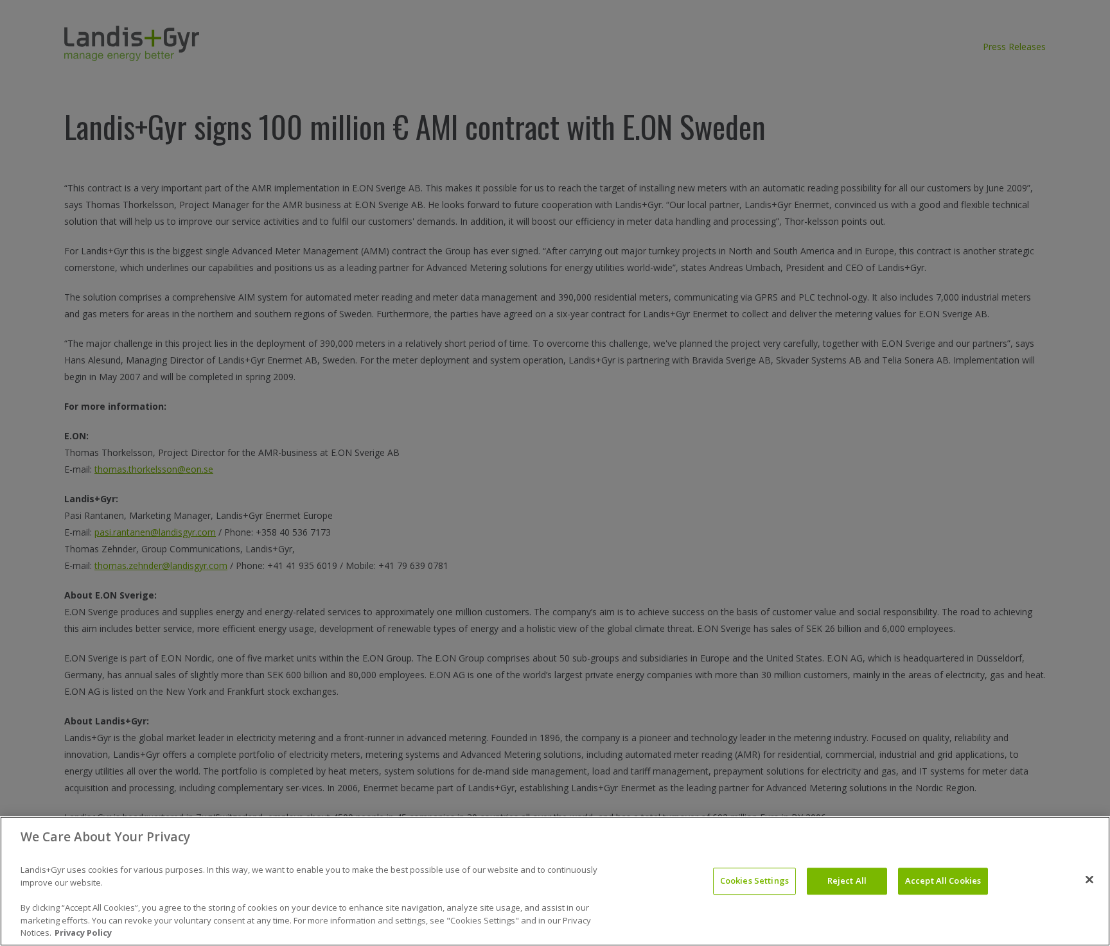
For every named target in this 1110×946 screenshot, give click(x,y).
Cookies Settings (754, 880)
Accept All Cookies (943, 880)
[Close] (1089, 880)
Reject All (847, 880)
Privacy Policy (83, 932)
